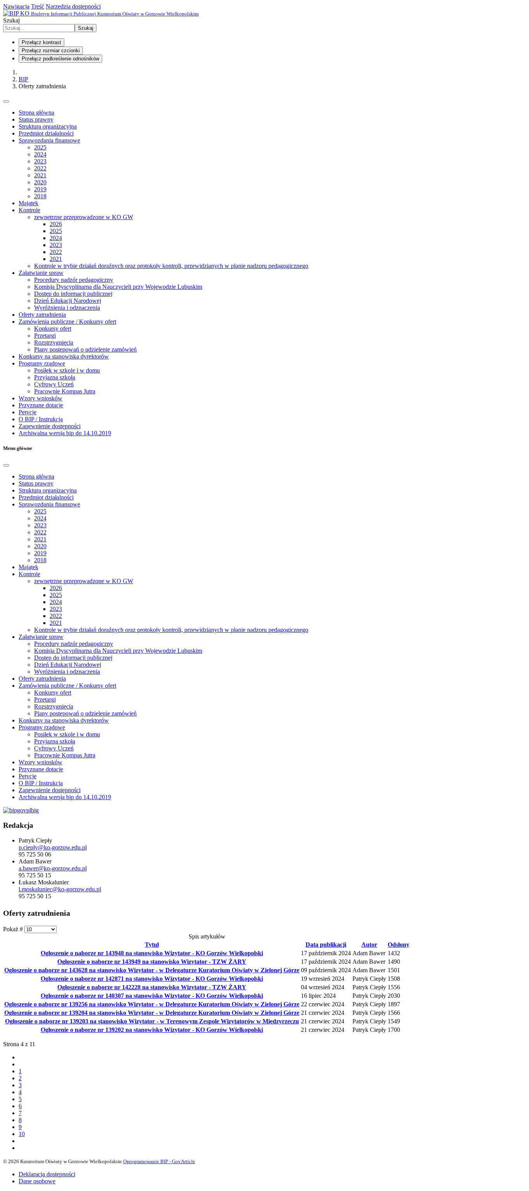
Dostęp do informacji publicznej (73, 293)
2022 (40, 168)
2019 (40, 189)
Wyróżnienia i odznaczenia (67, 307)
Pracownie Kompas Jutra (64, 391)
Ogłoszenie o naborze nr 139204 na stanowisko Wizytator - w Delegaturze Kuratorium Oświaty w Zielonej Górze (151, 1012)
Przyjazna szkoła (54, 377)
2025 (40, 147)
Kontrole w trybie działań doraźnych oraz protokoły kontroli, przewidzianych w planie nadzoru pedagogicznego (171, 266)
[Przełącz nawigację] (6, 101)
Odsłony (398, 944)
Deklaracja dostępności (47, 1174)
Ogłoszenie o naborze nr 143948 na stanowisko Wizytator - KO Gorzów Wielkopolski (152, 953)
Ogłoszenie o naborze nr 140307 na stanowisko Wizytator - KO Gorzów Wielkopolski (152, 995)
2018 (40, 196)
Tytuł (152, 944)
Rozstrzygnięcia (53, 342)
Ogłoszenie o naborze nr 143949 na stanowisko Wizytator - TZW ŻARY (151, 961)
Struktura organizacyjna (48, 126)
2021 (40, 175)
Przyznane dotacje (41, 405)
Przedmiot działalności (46, 133)
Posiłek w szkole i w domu (67, 370)
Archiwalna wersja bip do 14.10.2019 (65, 433)
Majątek (28, 203)
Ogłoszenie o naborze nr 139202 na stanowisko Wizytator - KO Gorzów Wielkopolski (152, 1029)
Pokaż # (13, 929)
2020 (40, 182)
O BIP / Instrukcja (41, 419)
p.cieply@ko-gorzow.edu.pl (53, 847)
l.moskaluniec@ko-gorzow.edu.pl (60, 889)
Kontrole (29, 210)
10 (22, 1134)
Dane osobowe (37, 1181)
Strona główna (36, 112)
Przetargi (45, 335)
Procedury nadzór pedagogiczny (73, 279)
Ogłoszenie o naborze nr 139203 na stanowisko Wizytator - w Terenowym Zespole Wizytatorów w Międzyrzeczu (152, 1021)
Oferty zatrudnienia (42, 314)
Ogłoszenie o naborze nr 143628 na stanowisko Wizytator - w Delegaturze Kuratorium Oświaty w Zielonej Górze (151, 970)
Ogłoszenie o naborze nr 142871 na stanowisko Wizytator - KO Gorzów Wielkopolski (152, 978)
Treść (37, 6)
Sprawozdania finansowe (49, 140)
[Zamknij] (6, 465)
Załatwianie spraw (41, 272)
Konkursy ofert (52, 328)
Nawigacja (16, 6)
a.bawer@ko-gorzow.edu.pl (53, 868)
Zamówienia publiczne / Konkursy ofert (67, 321)
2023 (40, 161)
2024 (40, 154)
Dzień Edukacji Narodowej (67, 300)
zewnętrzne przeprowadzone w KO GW (83, 217)
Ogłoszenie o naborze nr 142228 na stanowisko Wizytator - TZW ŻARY (151, 987)
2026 (56, 224)
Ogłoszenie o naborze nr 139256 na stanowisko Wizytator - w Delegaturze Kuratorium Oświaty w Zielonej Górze (151, 1004)
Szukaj (11, 20)
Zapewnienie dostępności (50, 426)
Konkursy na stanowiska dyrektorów (64, 356)
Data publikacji (326, 944)
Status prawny (36, 119)
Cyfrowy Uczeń (54, 384)
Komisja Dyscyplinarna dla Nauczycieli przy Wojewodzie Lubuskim (118, 286)
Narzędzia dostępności (73, 6)
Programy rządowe (42, 363)
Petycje (27, 412)
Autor (369, 944)
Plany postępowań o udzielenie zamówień (85, 349)
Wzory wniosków (40, 398)
